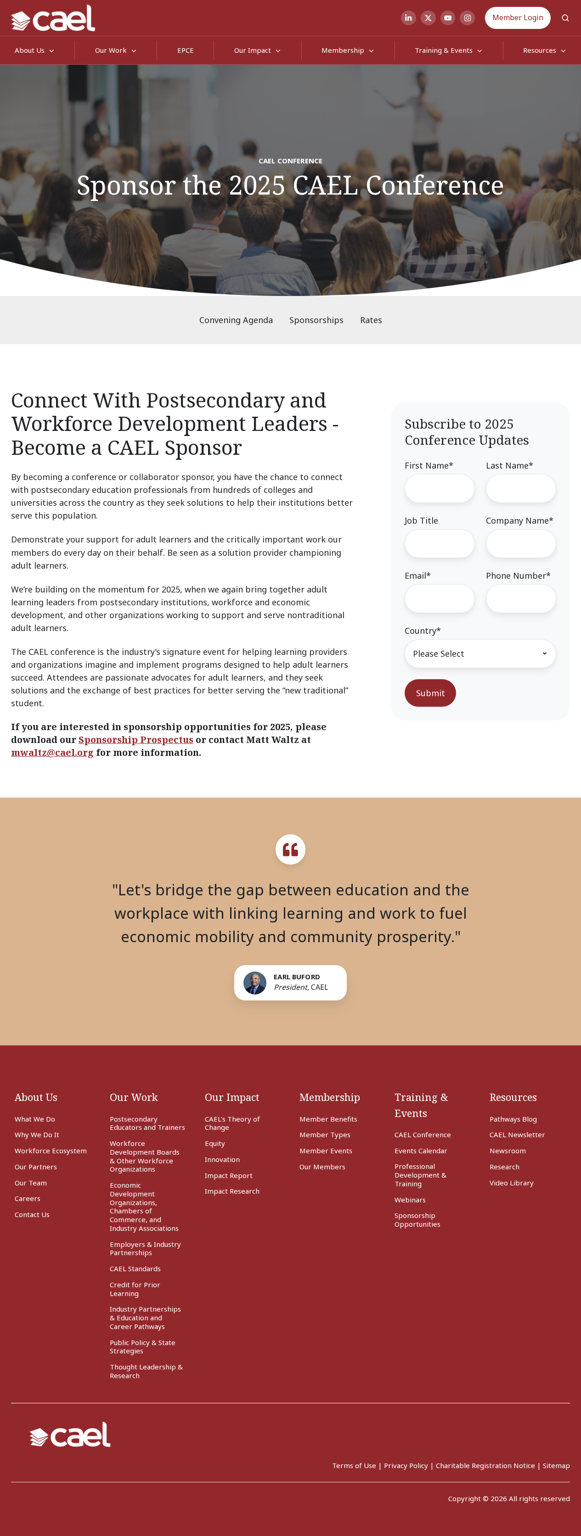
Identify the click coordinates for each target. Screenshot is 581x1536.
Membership (343, 50)
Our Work (111, 50)
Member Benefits (328, 1118)
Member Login (517, 17)
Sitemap (556, 1465)
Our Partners (36, 1166)
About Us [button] (30, 50)
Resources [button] (539, 50)
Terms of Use (354, 1465)
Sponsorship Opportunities (417, 1220)
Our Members (322, 1166)
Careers (27, 1198)
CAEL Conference (423, 1134)
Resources (513, 1097)
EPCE (185, 50)
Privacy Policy (406, 1465)
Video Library (512, 1182)
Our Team (31, 1182)
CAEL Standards (135, 1268)
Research (504, 1166)
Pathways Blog (513, 1118)
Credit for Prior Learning (135, 1289)
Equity (215, 1143)
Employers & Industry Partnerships (145, 1248)
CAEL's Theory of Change (232, 1123)
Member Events (325, 1150)
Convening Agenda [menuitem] (236, 319)
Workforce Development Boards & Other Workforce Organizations (145, 1156)
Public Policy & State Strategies (142, 1347)
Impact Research (232, 1190)
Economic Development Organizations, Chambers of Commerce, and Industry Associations (144, 1206)
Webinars (410, 1199)
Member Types (324, 1134)
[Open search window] (565, 17)
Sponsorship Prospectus (136, 739)
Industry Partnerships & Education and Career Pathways (145, 1317)
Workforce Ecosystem (51, 1150)
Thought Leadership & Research (146, 1371)
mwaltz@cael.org (52, 752)
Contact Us (32, 1214)
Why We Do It (37, 1134)
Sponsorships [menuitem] (316, 319)
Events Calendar (421, 1150)
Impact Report (229, 1175)
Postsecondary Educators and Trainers (147, 1123)
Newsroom (508, 1150)
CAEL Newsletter (517, 1134)
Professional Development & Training (420, 1175)
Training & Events (444, 50)
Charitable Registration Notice (485, 1465)
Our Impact (252, 50)
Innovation (222, 1159)
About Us (36, 1097)
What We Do (35, 1118)
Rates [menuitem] (371, 319)
